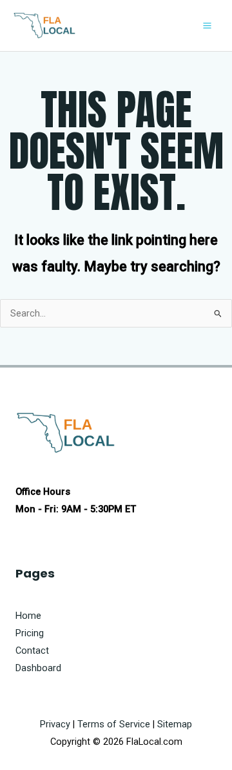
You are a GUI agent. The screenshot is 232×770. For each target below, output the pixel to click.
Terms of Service (113, 724)
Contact (32, 650)
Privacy (55, 724)
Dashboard (38, 668)
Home (28, 615)
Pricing (29, 633)
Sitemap (174, 724)
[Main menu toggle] (207, 25)
